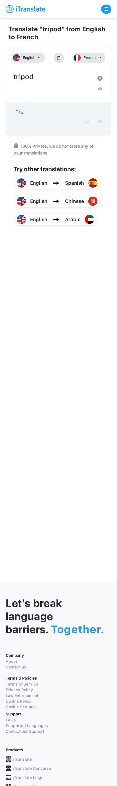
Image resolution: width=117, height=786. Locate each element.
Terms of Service (22, 684)
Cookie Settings (21, 707)
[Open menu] (106, 9)
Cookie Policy (19, 701)
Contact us (16, 667)
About (11, 661)
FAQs (11, 720)
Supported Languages (27, 725)
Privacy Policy (19, 690)
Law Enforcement (22, 695)
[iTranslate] (25, 9)
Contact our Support (25, 731)
